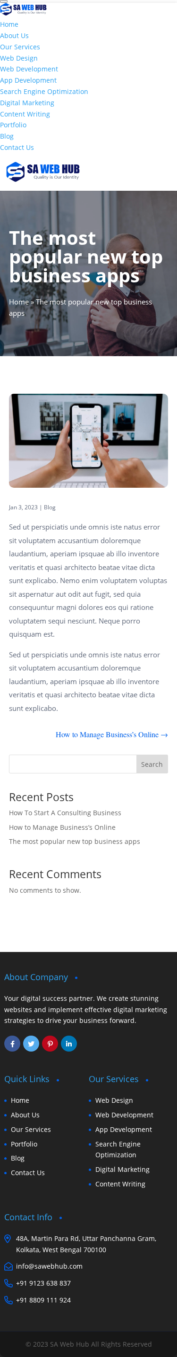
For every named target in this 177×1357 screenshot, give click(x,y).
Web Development (124, 1114)
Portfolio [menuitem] (13, 124)
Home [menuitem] (9, 24)
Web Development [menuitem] (29, 68)
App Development (123, 1129)
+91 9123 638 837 (43, 1283)
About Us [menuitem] (14, 35)
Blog (50, 507)
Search (152, 764)
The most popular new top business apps (74, 841)
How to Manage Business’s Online (62, 827)
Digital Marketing (122, 1169)
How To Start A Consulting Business (65, 812)
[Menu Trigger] (4, 1)
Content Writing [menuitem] (25, 113)
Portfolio (24, 1143)
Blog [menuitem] (7, 136)
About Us (25, 1114)
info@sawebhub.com (49, 1266)
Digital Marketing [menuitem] (27, 102)
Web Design (114, 1100)
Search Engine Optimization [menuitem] (44, 91)
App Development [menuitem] (28, 80)
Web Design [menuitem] (19, 58)
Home (19, 301)
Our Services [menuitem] (20, 46)
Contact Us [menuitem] (17, 147)
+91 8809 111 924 (43, 1299)
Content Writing (120, 1183)
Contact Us (28, 1172)
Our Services (31, 1129)
